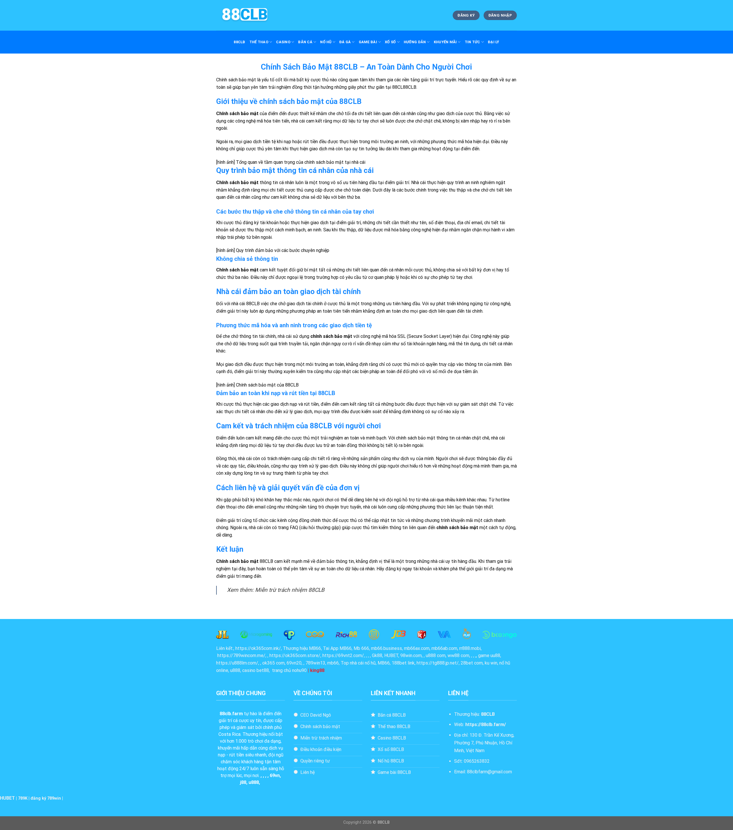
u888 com (436, 655)
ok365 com (273, 663)
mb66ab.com (444, 648)
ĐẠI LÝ (493, 42)
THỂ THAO (258, 42)
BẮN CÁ (305, 42)
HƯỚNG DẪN (415, 42)
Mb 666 (361, 648)
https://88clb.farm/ (485, 724)
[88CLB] (244, 15)
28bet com (472, 663)
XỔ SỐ (390, 42)
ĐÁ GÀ (345, 42)
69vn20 (294, 663)
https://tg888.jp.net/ (438, 663)
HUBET (7, 798)
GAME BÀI (368, 42)
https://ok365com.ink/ (258, 648)
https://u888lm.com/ (237, 663)
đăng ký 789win (46, 798)
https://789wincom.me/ (241, 655)
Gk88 (377, 655)
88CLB (239, 42)
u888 (235, 670)
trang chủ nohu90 (289, 670)
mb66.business (386, 648)
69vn (275, 775)
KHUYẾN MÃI (445, 42)
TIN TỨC (472, 42)
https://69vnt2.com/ (343, 655)
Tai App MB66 (337, 648)
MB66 (384, 663)
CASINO (283, 42)
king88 (317, 670)
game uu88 (489, 655)
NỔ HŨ (325, 42)
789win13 (315, 663)
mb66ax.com (416, 648)
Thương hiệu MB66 (302, 648)
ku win (491, 663)
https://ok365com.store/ (294, 655)
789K (22, 798)
